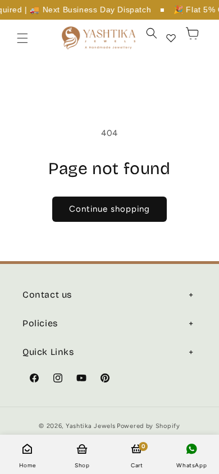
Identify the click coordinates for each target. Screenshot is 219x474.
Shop (82, 465)
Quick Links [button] (48, 352)
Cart (137, 456)
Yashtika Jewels (91, 426)
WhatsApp (191, 465)
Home (27, 465)
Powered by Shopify (148, 426)
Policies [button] (40, 323)
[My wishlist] (170, 38)
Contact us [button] (47, 294)
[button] (22, 37)
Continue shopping (109, 209)
